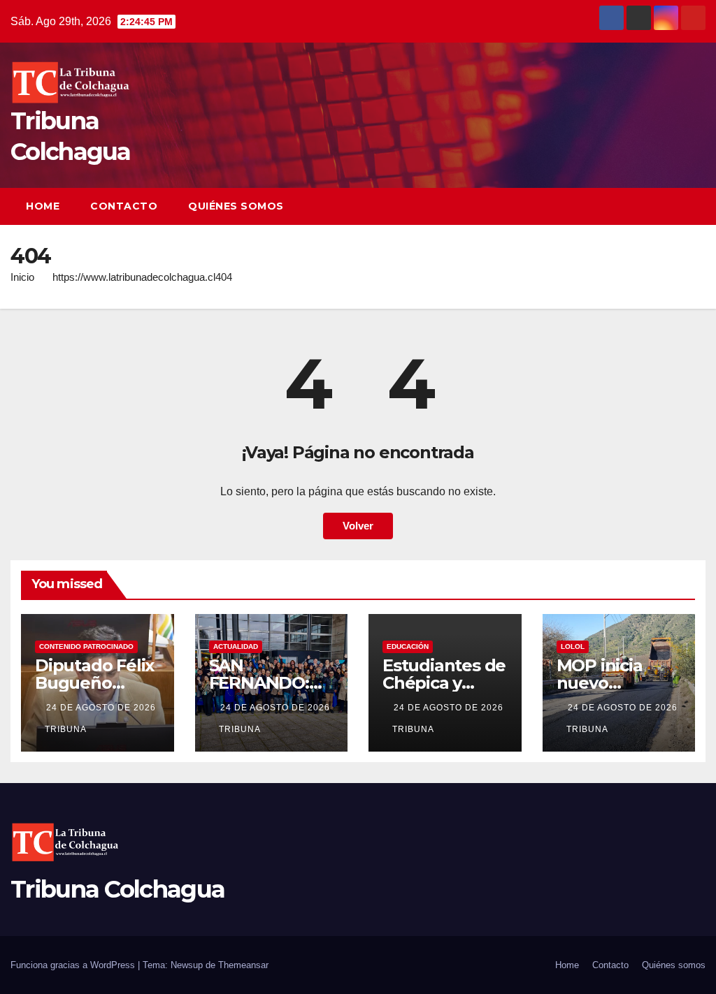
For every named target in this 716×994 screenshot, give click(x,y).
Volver (358, 526)
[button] (670, 206)
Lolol (573, 646)
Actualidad (235, 646)
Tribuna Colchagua (117, 889)
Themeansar (243, 965)
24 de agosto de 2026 (101, 707)
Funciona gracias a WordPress (74, 965)
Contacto (123, 206)
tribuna (66, 729)
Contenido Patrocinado (86, 646)
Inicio (22, 277)
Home (42, 206)
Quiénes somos (236, 206)
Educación (408, 646)
